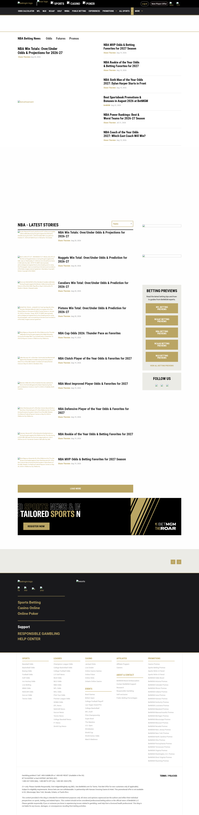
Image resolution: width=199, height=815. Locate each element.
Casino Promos (154, 664)
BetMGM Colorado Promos (158, 685)
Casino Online (29, 608)
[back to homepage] (42, 3)
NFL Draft (89, 712)
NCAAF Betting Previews (161, 320)
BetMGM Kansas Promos (157, 699)
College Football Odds (62, 671)
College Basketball (92, 708)
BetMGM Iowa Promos (156, 695)
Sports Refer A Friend (156, 671)
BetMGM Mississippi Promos (159, 719)
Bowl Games (90, 694)
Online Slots (89, 678)
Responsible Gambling (39, 633)
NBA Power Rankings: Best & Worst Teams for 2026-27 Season (124, 116)
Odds (49, 38)
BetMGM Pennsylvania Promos (160, 744)
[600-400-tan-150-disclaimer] (161, 267)
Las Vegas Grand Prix (93, 705)
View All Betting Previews (162, 366)
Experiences (94, 11)
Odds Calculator (26, 11)
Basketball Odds (28, 668)
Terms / (164, 776)
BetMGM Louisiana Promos (158, 706)
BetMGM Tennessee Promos (159, 747)
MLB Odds (58, 678)
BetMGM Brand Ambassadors (128, 681)
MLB (44, 11)
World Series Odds (92, 736)
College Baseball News (62, 719)
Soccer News (59, 713)
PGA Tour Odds (59, 695)
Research (120, 688)
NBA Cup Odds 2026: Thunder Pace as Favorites (89, 333)
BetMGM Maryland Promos (158, 709)
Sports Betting (29, 602)
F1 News (57, 723)
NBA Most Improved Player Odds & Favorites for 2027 (93, 384)
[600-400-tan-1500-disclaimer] (161, 237)
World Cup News (60, 726)
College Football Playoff (94, 701)
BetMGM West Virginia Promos (160, 757)
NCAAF (52, 11)
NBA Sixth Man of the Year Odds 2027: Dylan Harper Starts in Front (125, 81)
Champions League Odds (63, 664)
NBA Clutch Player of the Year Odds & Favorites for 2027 (95, 358)
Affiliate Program (123, 664)
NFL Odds (57, 688)
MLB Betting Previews (162, 356)
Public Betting (79, 11)
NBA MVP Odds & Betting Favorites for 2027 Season (120, 46)
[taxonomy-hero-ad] (58, 123)
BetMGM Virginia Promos (157, 750)
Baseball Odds (27, 664)
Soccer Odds (27, 695)
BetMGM (107, 105)
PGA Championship (92, 715)
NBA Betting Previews (162, 332)
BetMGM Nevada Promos (157, 726)
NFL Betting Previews (162, 308)
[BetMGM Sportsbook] (27, 4)
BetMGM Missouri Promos (158, 723)
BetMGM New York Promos (158, 733)
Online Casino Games (93, 671)
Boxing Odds (27, 671)
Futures (60, 38)
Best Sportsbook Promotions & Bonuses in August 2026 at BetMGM (126, 99)
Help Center (29, 639)
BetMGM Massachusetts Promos (161, 713)
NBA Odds (57, 685)
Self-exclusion (122, 694)
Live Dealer (89, 668)
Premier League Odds (62, 699)
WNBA (66, 11)
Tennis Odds (27, 699)
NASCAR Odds (27, 692)
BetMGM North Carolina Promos (160, 737)
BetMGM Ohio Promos (156, 740)
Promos (74, 38)
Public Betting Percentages (127, 698)
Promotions (108, 11)
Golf (59, 11)
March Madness (91, 739)
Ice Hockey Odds (28, 681)
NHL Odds (57, 692)
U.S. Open (89, 726)
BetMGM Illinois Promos (157, 688)
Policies (172, 776)
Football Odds (27, 674)
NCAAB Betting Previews (161, 344)
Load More (75, 488)
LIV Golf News (59, 674)
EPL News (57, 706)
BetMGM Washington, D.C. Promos (161, 754)
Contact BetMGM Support (126, 684)
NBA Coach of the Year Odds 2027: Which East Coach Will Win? (125, 134)
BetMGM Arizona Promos (157, 681)
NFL (38, 11)
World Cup (89, 732)
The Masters (90, 722)
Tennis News (59, 716)
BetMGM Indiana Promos (157, 692)
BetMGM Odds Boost (156, 678)
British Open (89, 698)
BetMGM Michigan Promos (158, 716)
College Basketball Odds (63, 668)
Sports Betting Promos (156, 668)
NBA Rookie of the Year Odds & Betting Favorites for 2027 (121, 64)
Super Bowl (89, 719)
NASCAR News (59, 709)
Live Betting (26, 685)
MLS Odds (58, 681)
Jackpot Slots (90, 664)
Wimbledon (89, 729)
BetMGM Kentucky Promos (158, 702)
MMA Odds (26, 688)
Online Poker (28, 614)
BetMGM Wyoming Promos (158, 761)
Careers (120, 668)
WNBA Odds (58, 702)
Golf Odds (26, 678)
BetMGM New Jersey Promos (159, 730)
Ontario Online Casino (93, 681)
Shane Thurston (24, 57)
